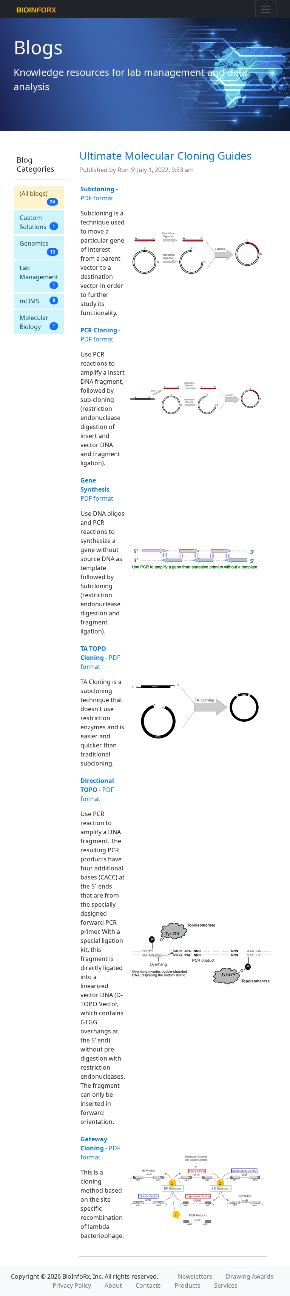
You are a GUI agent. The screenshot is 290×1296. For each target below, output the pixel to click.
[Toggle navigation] (265, 9)
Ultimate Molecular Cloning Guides (165, 155)
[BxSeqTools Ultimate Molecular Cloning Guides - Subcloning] (195, 253)
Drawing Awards (249, 1276)
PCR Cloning (98, 330)
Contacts (148, 1285)
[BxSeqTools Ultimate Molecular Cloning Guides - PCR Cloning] (195, 399)
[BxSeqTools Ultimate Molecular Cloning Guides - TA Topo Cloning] (195, 708)
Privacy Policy (71, 1285)
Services (226, 1285)
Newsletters (195, 1276)
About (113, 1285)
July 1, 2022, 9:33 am (165, 170)
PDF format (96, 198)
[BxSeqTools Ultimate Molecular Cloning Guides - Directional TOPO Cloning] (202, 953)
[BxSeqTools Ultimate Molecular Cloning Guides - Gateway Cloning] (196, 1189)
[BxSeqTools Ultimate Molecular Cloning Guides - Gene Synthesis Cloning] (195, 558)
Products (187, 1285)
